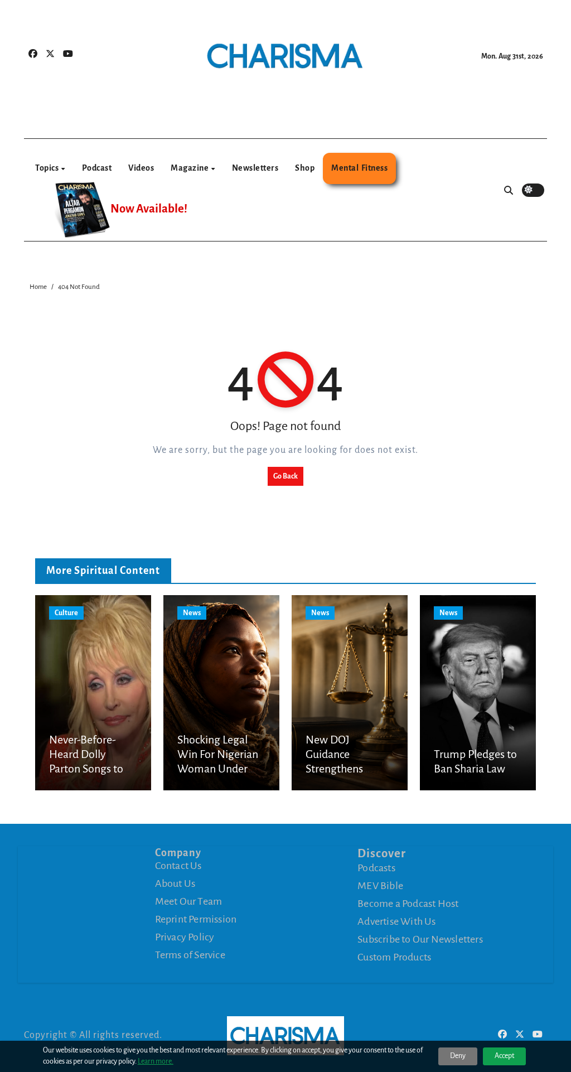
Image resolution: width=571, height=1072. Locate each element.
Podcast (97, 167)
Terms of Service (190, 954)
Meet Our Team (188, 901)
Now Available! (148, 208)
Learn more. (155, 1061)
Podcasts (376, 867)
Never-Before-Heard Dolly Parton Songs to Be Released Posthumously (86, 769)
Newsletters (255, 167)
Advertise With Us (396, 920)
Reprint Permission (196, 919)
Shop (304, 167)
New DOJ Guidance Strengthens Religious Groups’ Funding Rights (346, 769)
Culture (66, 613)
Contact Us (178, 865)
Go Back (285, 476)
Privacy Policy (185, 937)
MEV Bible (380, 885)
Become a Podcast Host (407, 903)
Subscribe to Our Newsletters (420, 938)
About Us (175, 883)
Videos (141, 167)
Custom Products (394, 956)
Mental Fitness (359, 167)
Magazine (190, 167)
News (192, 613)
